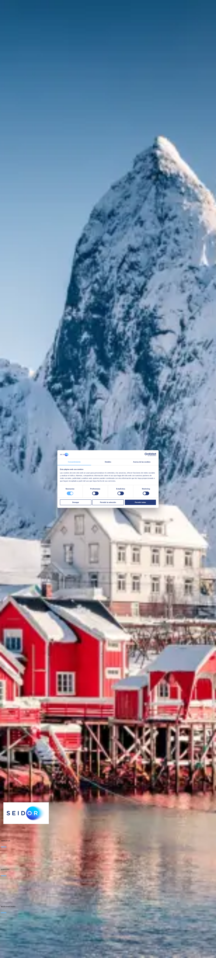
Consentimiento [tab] (74, 462)
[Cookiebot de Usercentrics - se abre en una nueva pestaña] (146, 454)
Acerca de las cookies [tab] (141, 462)
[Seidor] (26, 813)
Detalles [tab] (108, 462)
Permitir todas (140, 502)
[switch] (95, 493)
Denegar (75, 502)
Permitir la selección (108, 502)
